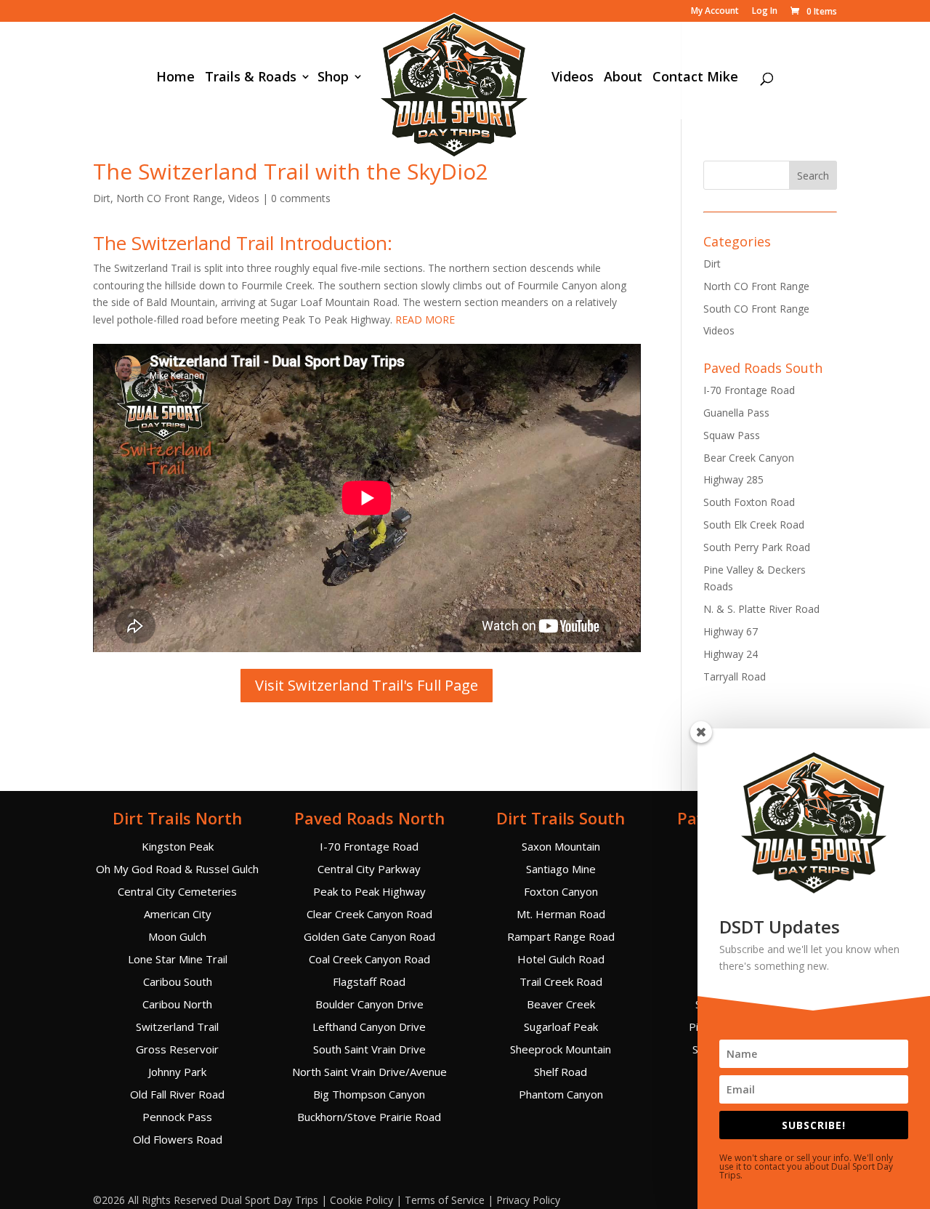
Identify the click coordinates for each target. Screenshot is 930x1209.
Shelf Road (560, 1071)
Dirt (101, 198)
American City (177, 914)
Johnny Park (177, 1071)
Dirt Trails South (560, 818)
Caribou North (177, 1004)
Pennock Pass (177, 1116)
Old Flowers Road (177, 1139)
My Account (715, 12)
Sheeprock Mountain (560, 1049)
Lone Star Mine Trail (177, 959)
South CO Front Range (756, 309)
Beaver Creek (561, 1004)
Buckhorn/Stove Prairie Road (369, 1116)
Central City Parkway (369, 868)
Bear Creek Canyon (748, 458)
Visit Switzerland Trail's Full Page (366, 685)
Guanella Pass (736, 412)
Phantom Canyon (561, 1094)
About (623, 77)
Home (175, 77)
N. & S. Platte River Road (761, 609)
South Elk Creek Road (753, 524)
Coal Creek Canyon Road (369, 959)
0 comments (301, 198)
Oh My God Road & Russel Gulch (177, 868)
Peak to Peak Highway (369, 891)
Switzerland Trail (177, 1026)
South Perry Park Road (756, 547)
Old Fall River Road (177, 1094)
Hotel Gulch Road (560, 959)
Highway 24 (730, 654)
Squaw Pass (731, 435)
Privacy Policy (528, 1200)
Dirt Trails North (177, 818)
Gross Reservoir (177, 1049)
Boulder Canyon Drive (369, 1004)
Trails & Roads (250, 77)
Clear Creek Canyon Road (369, 914)
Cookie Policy (361, 1200)
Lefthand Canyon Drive (369, 1026)
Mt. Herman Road (561, 914)
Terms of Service (445, 1200)
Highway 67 (730, 631)
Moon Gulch (177, 936)
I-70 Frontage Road (749, 390)
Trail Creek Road (560, 981)
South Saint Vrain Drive (369, 1049)
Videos (572, 77)
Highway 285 (733, 479)
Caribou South (177, 981)
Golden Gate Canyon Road (369, 936)
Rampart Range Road (561, 936)
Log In (764, 12)
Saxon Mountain (561, 846)
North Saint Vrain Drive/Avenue (369, 1071)
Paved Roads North (369, 818)
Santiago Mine (561, 868)
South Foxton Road (749, 502)
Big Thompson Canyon (369, 1094)
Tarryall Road (734, 676)
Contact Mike (695, 77)
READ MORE (425, 319)
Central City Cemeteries (177, 891)
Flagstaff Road (369, 981)
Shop (333, 77)
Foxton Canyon (561, 891)
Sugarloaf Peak (561, 1026)
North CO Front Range (169, 198)
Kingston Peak (178, 846)
